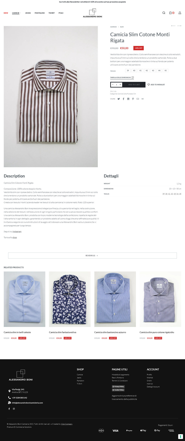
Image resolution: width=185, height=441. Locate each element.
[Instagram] (14, 409)
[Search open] (163, 12)
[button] (92, 255)
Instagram (17, 231)
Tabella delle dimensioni (120, 77)
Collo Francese (128, 94)
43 (175, 194)
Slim (122, 27)
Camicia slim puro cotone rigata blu (157, 332)
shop (15, 237)
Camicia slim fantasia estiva (62, 332)
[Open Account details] (179, 12)
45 (180, 194)
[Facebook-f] (9, 409)
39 (164, 194)
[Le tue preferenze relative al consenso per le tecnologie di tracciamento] (180, 436)
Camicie (113, 27)
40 (166, 194)
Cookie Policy (119, 390)
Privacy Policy (119, 386)
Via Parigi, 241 (18, 389)
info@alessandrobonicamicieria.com (27, 403)
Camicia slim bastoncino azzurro (110, 332)
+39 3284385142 (19, 398)
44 (177, 194)
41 (169, 194)
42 (172, 194)
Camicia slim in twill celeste (17, 332)
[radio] (127, 70)
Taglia (113, 71)
